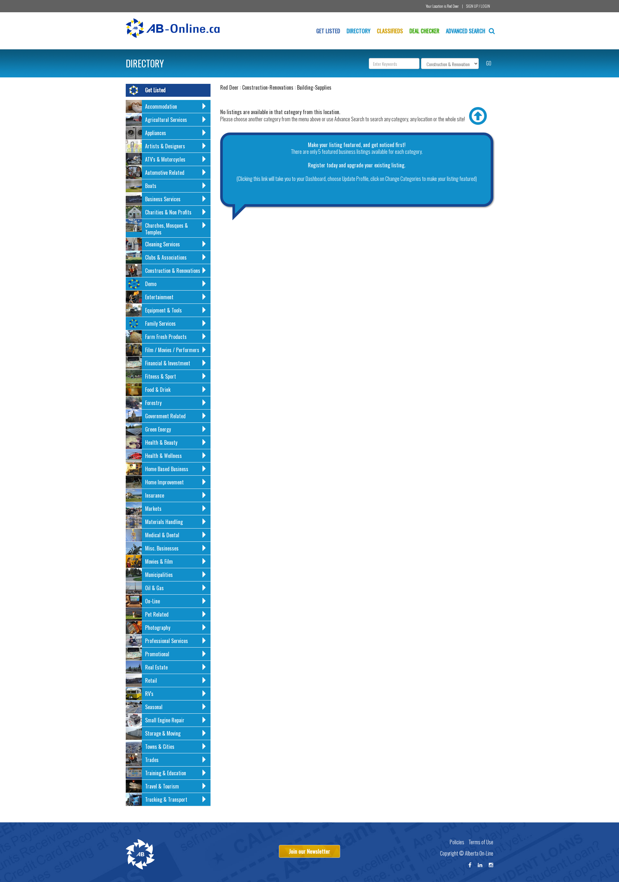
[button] (168, 107)
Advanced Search (466, 31)
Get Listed (328, 31)
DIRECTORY (145, 63)
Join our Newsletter (309, 851)
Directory (358, 31)
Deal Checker (424, 31)
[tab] (168, 106)
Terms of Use (480, 842)
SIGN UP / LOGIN (478, 6)
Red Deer (453, 6)
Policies (457, 842)
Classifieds (390, 31)
